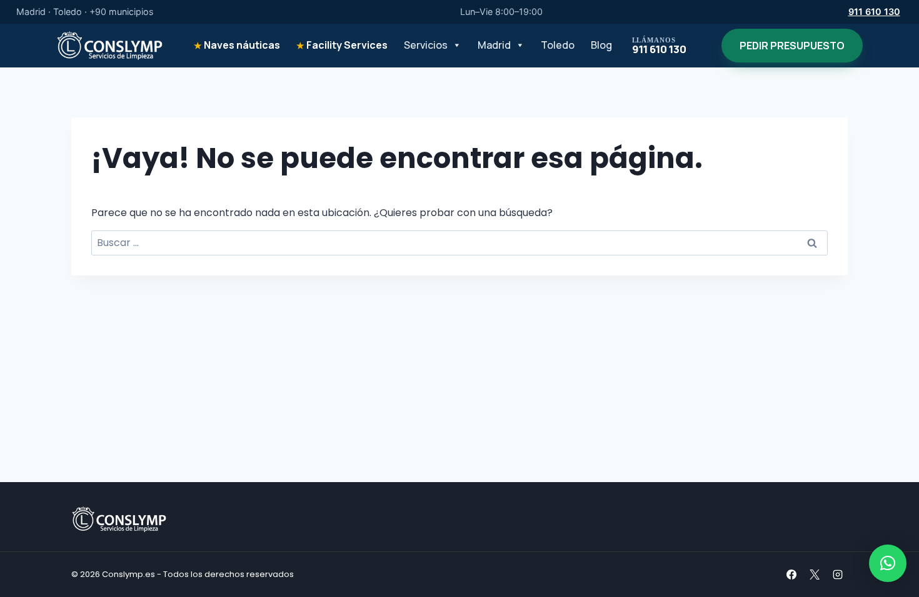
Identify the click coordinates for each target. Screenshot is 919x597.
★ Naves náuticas (237, 45)
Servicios (426, 45)
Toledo (558, 45)
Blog (601, 45)
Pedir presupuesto (792, 45)
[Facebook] (791, 575)
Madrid (494, 45)
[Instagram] (838, 575)
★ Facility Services (342, 45)
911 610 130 (874, 11)
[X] (815, 575)
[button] (887, 563)
